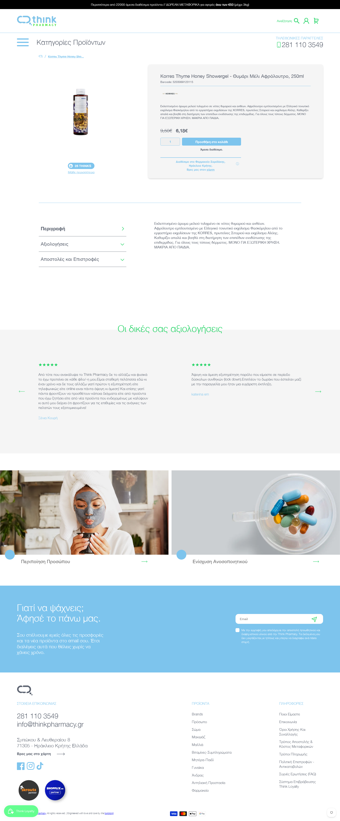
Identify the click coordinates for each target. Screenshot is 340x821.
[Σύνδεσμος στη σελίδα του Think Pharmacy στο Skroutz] (29, 801)
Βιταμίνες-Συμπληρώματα (212, 752)
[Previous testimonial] (22, 392)
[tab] (82, 229)
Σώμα (196, 729)
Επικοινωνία (288, 722)
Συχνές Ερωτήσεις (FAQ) (297, 774)
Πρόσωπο (199, 722)
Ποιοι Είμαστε (289, 714)
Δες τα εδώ (84, 512)
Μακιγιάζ (198, 737)
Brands (197, 714)
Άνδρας (198, 775)
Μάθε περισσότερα (81, 172)
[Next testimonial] (318, 392)
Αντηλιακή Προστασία (208, 783)
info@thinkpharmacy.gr (50, 724)
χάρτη (210, 169)
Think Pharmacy (38, 813)
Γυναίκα (198, 767)
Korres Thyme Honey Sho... (66, 56)
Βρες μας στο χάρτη (34, 753)
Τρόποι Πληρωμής (293, 754)
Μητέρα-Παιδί (202, 760)
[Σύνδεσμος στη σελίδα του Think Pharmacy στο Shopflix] (55, 804)
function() (109, 813)
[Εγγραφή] (314, 619)
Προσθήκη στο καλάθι (211, 142)
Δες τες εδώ (256, 512)
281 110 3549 (302, 45)
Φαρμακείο (200, 790)
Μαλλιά (197, 745)
